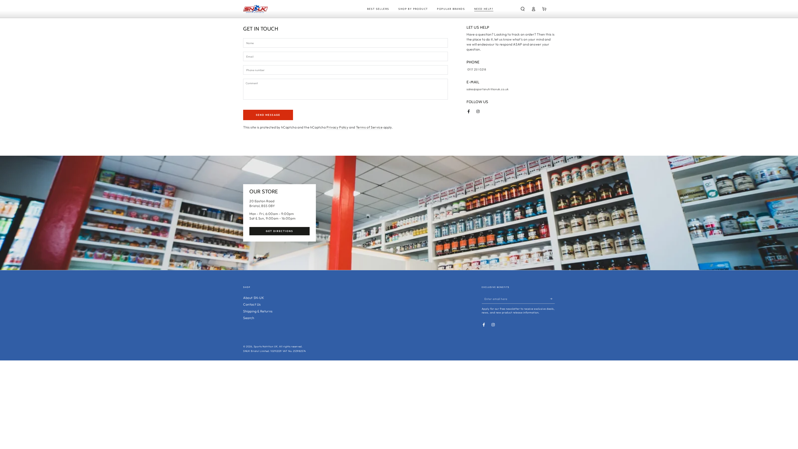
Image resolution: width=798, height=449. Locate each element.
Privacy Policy (337, 127)
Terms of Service (369, 127)
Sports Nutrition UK (266, 346)
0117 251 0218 (476, 69)
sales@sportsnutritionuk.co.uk (488, 89)
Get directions (279, 231)
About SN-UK (253, 298)
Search (248, 318)
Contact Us (252, 304)
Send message (268, 114)
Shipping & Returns (258, 311)
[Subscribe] (552, 298)
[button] (522, 9)
